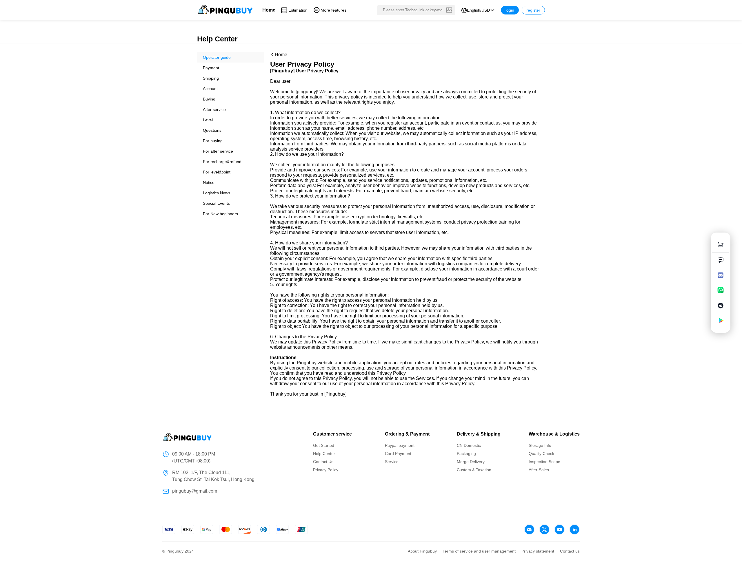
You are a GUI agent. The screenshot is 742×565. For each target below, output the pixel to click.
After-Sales (539, 469)
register (533, 10)
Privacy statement (537, 551)
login (509, 10)
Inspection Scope (544, 461)
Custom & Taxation (474, 469)
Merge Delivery (471, 461)
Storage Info (540, 445)
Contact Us (323, 461)
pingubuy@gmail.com (194, 491)
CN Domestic (469, 445)
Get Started (323, 445)
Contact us (570, 551)
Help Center (324, 453)
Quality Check (541, 453)
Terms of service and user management (479, 551)
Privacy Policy (325, 469)
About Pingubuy (422, 551)
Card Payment (398, 453)
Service (392, 461)
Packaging (466, 453)
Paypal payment (399, 445)
